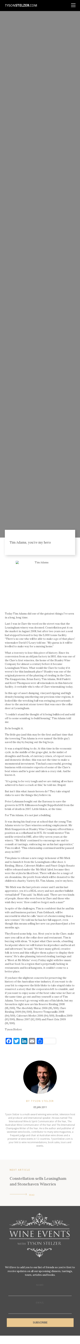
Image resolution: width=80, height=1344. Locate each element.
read (32, 1195)
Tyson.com (21, 5)
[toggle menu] (73, 4)
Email (40, 1302)
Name (40, 1285)
